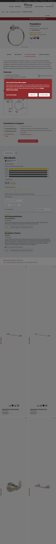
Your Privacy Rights (11, 94)
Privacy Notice (14, 90)
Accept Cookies (44, 94)
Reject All (33, 94)
